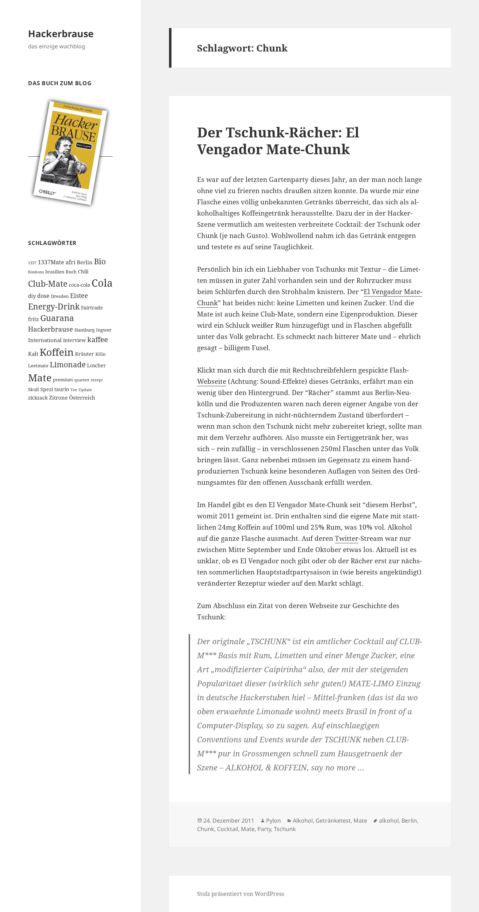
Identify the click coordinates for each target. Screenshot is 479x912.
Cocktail (227, 829)
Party (264, 829)
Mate (40, 377)
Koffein (57, 352)
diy (32, 295)
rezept (97, 379)
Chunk (205, 829)
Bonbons (36, 272)
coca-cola (79, 284)
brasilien (54, 272)
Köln (100, 354)
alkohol (389, 820)
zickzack (38, 397)
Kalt (33, 353)
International (45, 339)
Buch (71, 272)
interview (74, 340)
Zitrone (58, 397)
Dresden (60, 296)
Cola (102, 283)
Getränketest (333, 820)
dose (43, 296)
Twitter (346, 538)
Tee (73, 389)
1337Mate (51, 262)
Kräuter (84, 353)
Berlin (85, 262)
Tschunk (285, 829)
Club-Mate (47, 283)
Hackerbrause (61, 33)
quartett (81, 379)
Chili (83, 271)
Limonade (68, 364)
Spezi (46, 389)
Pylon (273, 820)
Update (85, 389)
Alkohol (303, 820)
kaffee (97, 339)
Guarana (57, 318)
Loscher (96, 365)
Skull (33, 390)
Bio (100, 261)
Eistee (79, 295)
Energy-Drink (54, 306)
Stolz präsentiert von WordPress (240, 894)
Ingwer (104, 330)
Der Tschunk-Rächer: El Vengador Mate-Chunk (278, 140)
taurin (61, 389)
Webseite (211, 381)
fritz (33, 318)
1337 (32, 262)
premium (63, 380)
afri (70, 262)
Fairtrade (92, 307)
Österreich (82, 397)
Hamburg (84, 330)
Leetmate (38, 366)
